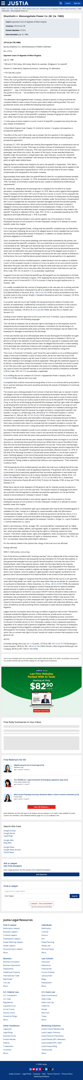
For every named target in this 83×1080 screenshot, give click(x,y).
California (45, 1006)
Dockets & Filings (10, 1016)
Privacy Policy (67, 1074)
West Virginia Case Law (30, 9)
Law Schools (47, 958)
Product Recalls (9, 1039)
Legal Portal (26, 1074)
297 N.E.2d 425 (33, 415)
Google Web (9, 840)
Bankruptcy (46, 928)
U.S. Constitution (10, 995)
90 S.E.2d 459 (12, 297)
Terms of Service (53, 1074)
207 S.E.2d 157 (57, 643)
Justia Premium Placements (53, 1036)
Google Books (9, 833)
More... (6, 952)
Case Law (17, 9)
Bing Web (7, 843)
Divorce (45, 935)
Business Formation (11, 962)
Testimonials (47, 1050)
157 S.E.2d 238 (46, 477)
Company (36, 1074)
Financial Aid (46, 969)
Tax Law (6, 982)
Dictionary (46, 962)
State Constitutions (49, 995)
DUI (43, 938)
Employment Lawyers (12, 938)
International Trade (11, 975)
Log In (68, 3)
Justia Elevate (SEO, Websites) (53, 1039)
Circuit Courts (8, 1009)
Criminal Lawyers (10, 935)
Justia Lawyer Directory (51, 1032)
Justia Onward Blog (49, 1046)
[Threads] (43, 1069)
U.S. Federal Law (11, 992)
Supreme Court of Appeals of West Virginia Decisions (58, 9)
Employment (8, 969)
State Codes (46, 999)
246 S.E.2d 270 (40, 292)
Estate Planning (48, 942)
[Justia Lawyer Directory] (52, 1069)
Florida (44, 1009)
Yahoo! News (9, 852)
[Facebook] (37, 1069)
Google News (9, 847)
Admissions (46, 965)
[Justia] (18, 3)
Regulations (8, 1002)
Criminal (45, 932)
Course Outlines (48, 972)
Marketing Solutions (51, 1025)
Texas (44, 1016)
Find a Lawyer (11, 886)
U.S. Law (10, 9)
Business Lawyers (10, 932)
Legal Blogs (8, 836)
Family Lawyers (9, 945)
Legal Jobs (7, 1029)
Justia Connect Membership (53, 1029)
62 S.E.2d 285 (38, 310)
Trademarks (8, 1046)
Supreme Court (9, 1006)
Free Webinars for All (15, 759)
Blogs (44, 979)
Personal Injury (48, 949)
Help (44, 1074)
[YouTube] (33, 1069)
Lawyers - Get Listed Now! (41, 903)
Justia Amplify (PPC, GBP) (52, 1043)
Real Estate (7, 979)
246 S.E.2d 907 (56, 584)
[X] (49, 1069)
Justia (3, 9)
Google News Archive (12, 850)
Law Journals (47, 975)
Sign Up (77, 3)
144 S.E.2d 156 (33, 646)
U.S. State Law (48, 992)
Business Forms (9, 1036)
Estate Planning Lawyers (13, 942)
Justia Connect (14, 1074)
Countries (7, 1050)
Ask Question (41, 874)
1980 (79, 9)
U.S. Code (7, 999)
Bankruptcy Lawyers (11, 928)
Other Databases (11, 1025)
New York (45, 1013)
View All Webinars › (41, 807)
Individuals (47, 925)
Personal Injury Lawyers (13, 949)
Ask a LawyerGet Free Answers (13, 864)
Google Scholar (10, 830)
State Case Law (48, 1002)
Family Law (46, 945)
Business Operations (11, 965)
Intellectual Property (11, 972)
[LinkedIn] (30, 1069)
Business (7, 958)
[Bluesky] (46, 1069)
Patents (6, 1043)
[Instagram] (40, 1069)
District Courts (9, 1013)
